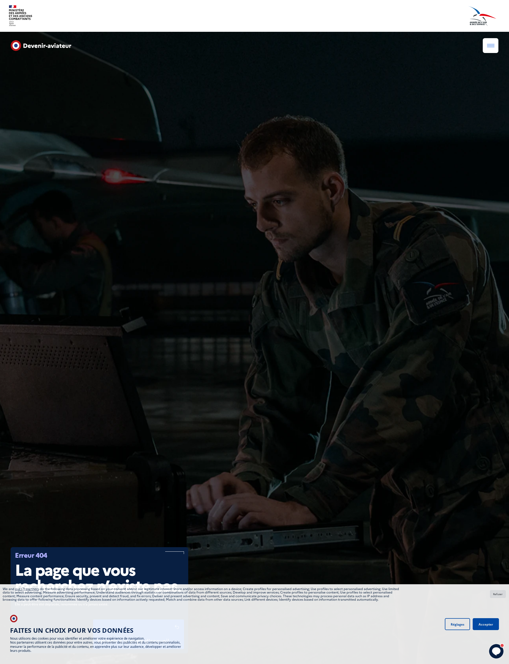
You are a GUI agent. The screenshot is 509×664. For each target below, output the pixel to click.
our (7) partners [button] (27, 588)
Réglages (457, 624)
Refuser (498, 594)
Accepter (486, 624)
